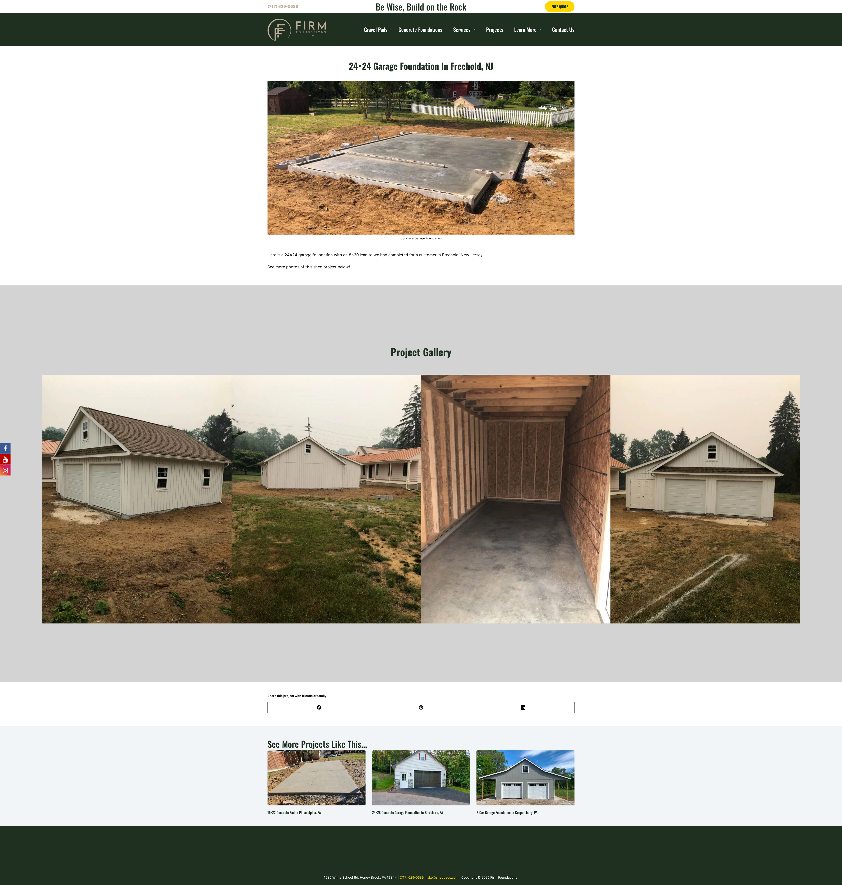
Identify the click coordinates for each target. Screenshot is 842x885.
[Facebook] (319, 707)
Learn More (525, 29)
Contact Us (563, 29)
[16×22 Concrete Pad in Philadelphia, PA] (317, 777)
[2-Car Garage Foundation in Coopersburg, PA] (525, 777)
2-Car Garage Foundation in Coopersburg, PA (506, 812)
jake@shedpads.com (442, 877)
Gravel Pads (375, 29)
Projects (494, 29)
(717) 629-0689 (412, 877)
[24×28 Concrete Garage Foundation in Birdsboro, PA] (421, 777)
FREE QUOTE (559, 6)
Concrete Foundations (420, 29)
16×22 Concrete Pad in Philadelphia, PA (294, 812)
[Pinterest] (421, 707)
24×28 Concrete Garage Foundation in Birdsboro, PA (407, 812)
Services (462, 29)
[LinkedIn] (523, 707)
